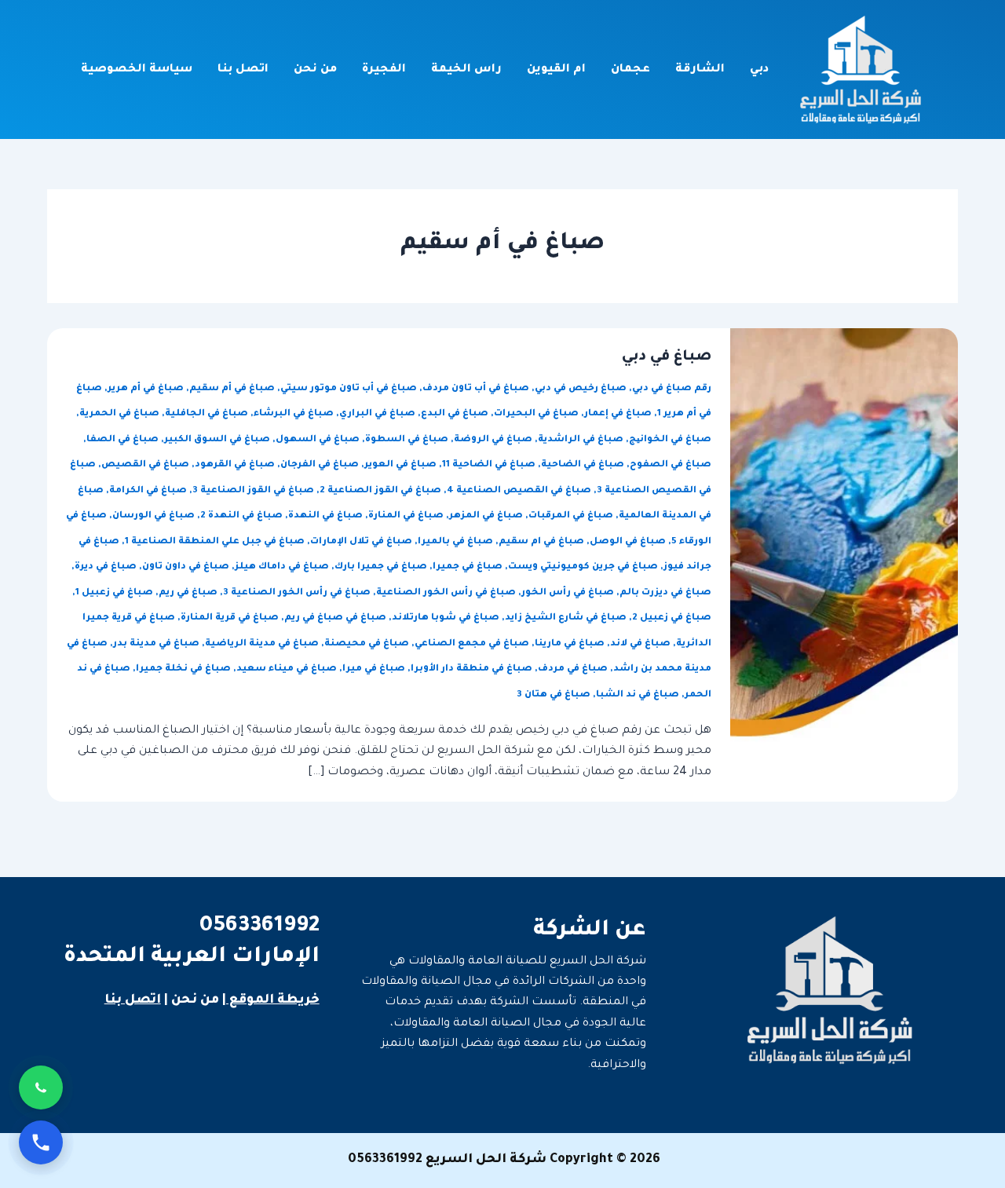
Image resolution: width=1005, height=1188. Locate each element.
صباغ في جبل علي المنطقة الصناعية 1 (215, 542)
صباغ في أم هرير (146, 389)
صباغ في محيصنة (366, 644)
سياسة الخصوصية (136, 70)
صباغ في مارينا (570, 644)
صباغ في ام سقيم (541, 542)
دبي (759, 70)
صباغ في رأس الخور (567, 593)
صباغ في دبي (666, 357)
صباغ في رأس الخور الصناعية (446, 593)
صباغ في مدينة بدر (156, 644)
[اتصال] (41, 1142)
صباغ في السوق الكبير (217, 440)
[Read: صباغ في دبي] (844, 566)
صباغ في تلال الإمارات (361, 542)
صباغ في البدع (454, 414)
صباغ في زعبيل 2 (671, 618)
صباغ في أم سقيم (232, 389)
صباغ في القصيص (145, 465)
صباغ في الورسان (153, 516)
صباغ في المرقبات (570, 516)
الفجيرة (384, 70)
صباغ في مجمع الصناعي (472, 644)
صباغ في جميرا (467, 567)
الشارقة (700, 70)
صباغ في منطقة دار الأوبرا (471, 669)
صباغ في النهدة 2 (241, 516)
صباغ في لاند (640, 644)
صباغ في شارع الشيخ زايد (566, 618)
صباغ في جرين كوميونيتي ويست (583, 567)
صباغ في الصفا (122, 440)
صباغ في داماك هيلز (282, 567)
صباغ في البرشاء (294, 414)
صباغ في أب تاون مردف (475, 389)
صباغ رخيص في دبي (581, 389)
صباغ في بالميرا (455, 542)
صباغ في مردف (573, 669)
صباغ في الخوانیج (670, 440)
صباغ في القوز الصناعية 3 (253, 491)
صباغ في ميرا (373, 669)
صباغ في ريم (188, 593)
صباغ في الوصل (628, 542)
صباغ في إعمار (618, 414)
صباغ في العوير (400, 465)
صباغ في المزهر (486, 516)
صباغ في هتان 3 (553, 695)
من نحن (315, 70)
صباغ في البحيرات (536, 414)
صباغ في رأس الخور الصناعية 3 (297, 593)
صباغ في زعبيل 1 (114, 593)
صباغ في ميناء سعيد (286, 669)
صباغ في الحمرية (119, 414)
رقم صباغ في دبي (671, 389)
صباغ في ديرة (106, 567)
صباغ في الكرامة (148, 491)
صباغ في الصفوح (670, 465)
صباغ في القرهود (235, 465)
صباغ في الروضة (493, 440)
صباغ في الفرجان (319, 465)
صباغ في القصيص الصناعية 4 (519, 491)
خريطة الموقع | (271, 1000)
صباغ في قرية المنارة (230, 618)
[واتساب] (41, 1087)
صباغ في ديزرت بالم (665, 593)
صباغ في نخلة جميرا (183, 669)
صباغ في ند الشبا (637, 695)
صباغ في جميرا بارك (380, 567)
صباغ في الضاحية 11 (488, 465)
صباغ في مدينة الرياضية (262, 644)
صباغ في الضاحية (582, 465)
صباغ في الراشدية (580, 440)
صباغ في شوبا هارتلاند (445, 618)
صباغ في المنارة (406, 516)
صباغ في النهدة (325, 516)
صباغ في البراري (377, 414)
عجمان (630, 70)
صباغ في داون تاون (185, 567)
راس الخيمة (466, 70)
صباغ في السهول (318, 440)
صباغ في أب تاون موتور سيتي (348, 389)
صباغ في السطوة (406, 440)
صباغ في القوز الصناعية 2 (380, 491)
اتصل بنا (243, 70)
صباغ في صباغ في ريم (335, 618)
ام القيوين (556, 70)
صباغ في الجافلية (206, 414)
